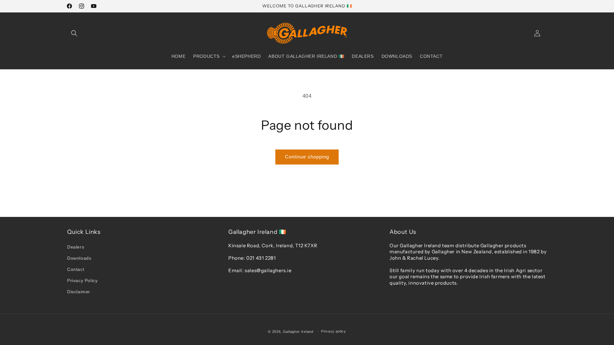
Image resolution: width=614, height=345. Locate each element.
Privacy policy (333, 331)
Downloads (79, 258)
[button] (74, 33)
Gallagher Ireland (298, 332)
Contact (75, 269)
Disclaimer (78, 291)
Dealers (75, 246)
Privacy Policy (82, 280)
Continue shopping (307, 156)
